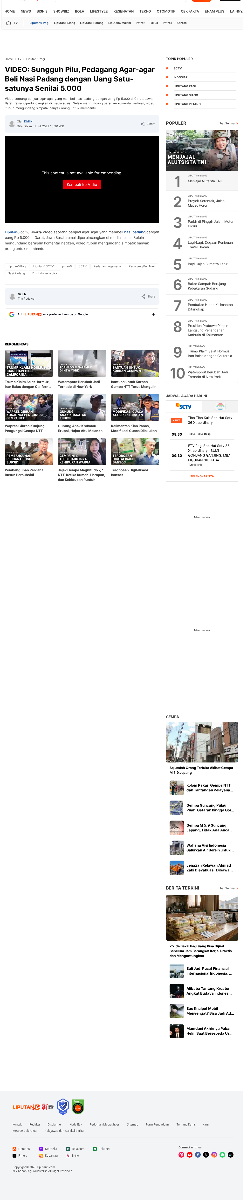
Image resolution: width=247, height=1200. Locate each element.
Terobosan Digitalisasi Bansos (129, 472)
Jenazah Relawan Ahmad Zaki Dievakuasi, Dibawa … (209, 867)
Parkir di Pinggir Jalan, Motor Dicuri (210, 223)
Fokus (154, 23)
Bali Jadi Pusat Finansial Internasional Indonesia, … (209, 971)
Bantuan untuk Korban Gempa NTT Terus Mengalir (133, 384)
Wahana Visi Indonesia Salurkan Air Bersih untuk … (210, 847)
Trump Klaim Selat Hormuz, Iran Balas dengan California (28, 384)
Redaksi (34, 1124)
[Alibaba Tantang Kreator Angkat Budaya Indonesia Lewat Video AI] (177, 991)
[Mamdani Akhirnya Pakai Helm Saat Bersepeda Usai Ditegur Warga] (177, 1031)
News (26, 11)
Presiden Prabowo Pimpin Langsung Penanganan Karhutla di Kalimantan (208, 330)
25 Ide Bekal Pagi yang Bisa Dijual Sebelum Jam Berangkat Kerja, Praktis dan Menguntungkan (201, 951)
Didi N (28, 121)
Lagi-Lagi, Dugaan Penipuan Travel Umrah (210, 244)
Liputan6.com (46, 1167)
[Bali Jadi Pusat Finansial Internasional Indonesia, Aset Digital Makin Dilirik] (177, 971)
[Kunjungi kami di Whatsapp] (222, 1155)
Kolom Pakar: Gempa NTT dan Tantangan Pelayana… (209, 787)
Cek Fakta (190, 11)
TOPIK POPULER (179, 59)
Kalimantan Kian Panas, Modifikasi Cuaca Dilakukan (134, 428)
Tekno (145, 11)
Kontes (182, 23)
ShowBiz (61, 11)
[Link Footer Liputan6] (33, 1107)
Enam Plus (214, 11)
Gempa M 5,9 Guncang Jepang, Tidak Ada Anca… (209, 827)
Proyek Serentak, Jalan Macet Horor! (206, 203)
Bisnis (42, 11)
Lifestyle (99, 11)
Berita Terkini (182, 887)
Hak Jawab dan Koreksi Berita (64, 1131)
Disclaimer (55, 1124)
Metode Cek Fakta (25, 1131)
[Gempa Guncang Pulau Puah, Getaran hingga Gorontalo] (177, 808)
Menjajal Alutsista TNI (205, 181)
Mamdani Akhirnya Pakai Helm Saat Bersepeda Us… (209, 1031)
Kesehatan (124, 11)
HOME (10, 11)
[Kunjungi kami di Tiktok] (230, 1155)
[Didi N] (12, 124)
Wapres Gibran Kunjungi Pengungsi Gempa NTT (25, 428)
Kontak (17, 1124)
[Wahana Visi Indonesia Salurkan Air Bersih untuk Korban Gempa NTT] (177, 848)
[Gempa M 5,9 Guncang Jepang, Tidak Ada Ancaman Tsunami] (177, 828)
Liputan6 (12, 232)
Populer (176, 123)
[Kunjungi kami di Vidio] (181, 1155)
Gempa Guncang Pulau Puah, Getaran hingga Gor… (210, 807)
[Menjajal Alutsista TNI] (202, 150)
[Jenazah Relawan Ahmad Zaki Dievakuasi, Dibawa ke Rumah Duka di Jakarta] (177, 868)
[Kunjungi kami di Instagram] (214, 1155)
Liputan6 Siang (64, 23)
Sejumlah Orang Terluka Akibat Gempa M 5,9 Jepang (201, 770)
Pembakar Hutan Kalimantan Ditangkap (210, 307)
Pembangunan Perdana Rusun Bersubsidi (24, 472)
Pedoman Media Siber (104, 1124)
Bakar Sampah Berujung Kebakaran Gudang (207, 286)
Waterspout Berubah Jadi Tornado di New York (79, 384)
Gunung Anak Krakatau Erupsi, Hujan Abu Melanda (80, 428)
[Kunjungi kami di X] (206, 1155)
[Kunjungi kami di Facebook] (198, 1155)
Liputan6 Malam (119, 23)
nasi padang (134, 232)
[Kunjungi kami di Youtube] (189, 1155)
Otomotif (166, 11)
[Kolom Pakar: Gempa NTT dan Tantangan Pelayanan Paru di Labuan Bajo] (177, 788)
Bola (79, 11)
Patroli (167, 23)
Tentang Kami (186, 1124)
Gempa (172, 717)
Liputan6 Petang (91, 23)
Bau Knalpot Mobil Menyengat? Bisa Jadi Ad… (210, 1011)
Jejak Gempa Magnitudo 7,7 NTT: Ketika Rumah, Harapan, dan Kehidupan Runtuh (81, 475)
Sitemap (132, 1124)
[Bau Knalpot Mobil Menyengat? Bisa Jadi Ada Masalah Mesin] (177, 1011)
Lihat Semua (226, 123)
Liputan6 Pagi (39, 23)
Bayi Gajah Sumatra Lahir (207, 264)
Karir (206, 1124)
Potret (140, 23)
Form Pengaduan (157, 1124)
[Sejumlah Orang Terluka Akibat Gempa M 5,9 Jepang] (202, 742)
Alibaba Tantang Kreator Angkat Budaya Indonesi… (209, 991)
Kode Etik (76, 1124)
